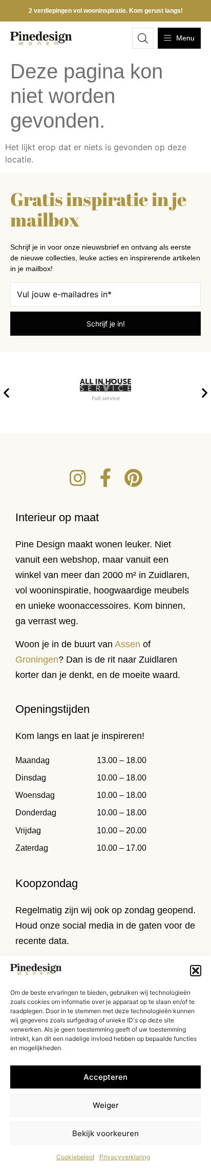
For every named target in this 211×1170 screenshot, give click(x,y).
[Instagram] (78, 478)
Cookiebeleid (75, 1157)
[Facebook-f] (105, 478)
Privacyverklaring (124, 1157)
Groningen (36, 659)
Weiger (106, 1105)
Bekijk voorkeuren (105, 1133)
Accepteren (105, 1077)
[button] (196, 971)
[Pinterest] (133, 478)
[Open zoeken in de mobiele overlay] (143, 38)
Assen (127, 644)
